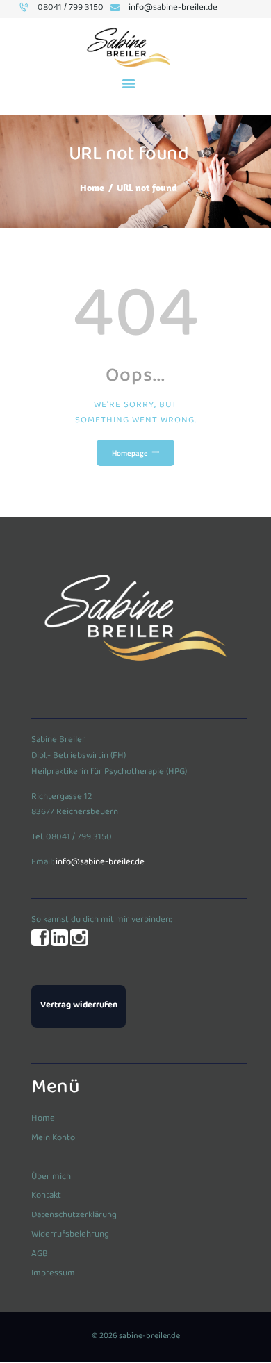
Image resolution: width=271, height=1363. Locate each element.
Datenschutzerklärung (74, 1216)
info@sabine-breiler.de (100, 863)
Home (92, 187)
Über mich (51, 1177)
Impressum (53, 1274)
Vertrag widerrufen (78, 1006)
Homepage (130, 453)
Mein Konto (53, 1139)
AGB (39, 1255)
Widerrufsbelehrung (70, 1235)
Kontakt (46, 1196)
